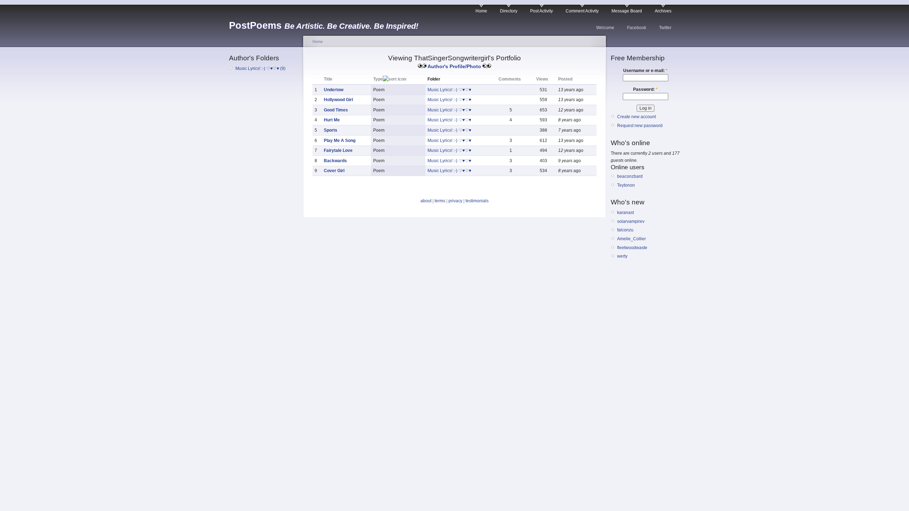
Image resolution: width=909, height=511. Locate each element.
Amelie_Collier (631, 238)
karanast (625, 212)
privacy (455, 200)
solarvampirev (630, 221)
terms (440, 200)
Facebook (636, 27)
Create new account (636, 116)
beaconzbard (630, 176)
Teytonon (626, 185)
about (425, 200)
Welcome (605, 27)
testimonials (477, 200)
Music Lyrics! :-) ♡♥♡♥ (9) (260, 68)
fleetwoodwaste (632, 247)
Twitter (665, 27)
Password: (645, 89)
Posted (565, 79)
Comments (510, 79)
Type (378, 79)
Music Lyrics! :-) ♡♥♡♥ (449, 89)
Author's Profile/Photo (454, 66)
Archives (663, 11)
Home (481, 11)
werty (622, 256)
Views (542, 79)
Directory (508, 11)
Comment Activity (582, 11)
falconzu (625, 229)
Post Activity (541, 11)
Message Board (626, 11)
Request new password (640, 125)
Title (328, 79)
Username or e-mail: (645, 70)
